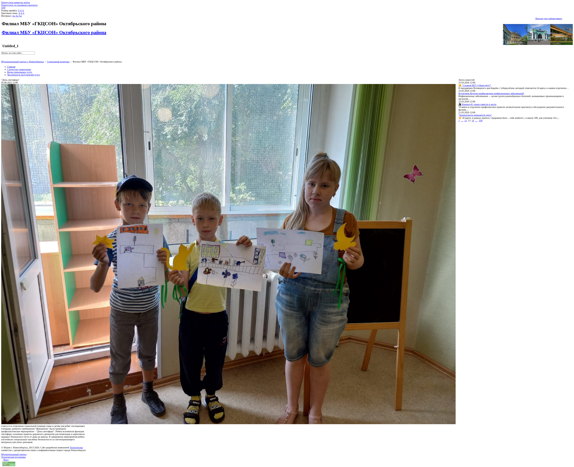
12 (465, 120)
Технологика (76, 447)
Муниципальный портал (13, 454)
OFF (3, 8)
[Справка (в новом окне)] (2, 58)
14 (473, 120)
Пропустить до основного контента (19, 5)
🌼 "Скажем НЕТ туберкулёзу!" (474, 85)
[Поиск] (2, 56)
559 (480, 120)
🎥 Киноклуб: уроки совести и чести (477, 104)
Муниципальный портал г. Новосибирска (22, 61)
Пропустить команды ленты (15, 2)
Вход (6, 459)
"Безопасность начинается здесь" (475, 115)
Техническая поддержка (13, 457)
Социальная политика (58, 61)
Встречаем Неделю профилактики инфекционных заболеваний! (491, 93)
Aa (13, 16)
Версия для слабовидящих (548, 18)
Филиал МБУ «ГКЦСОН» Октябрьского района (54, 31)
